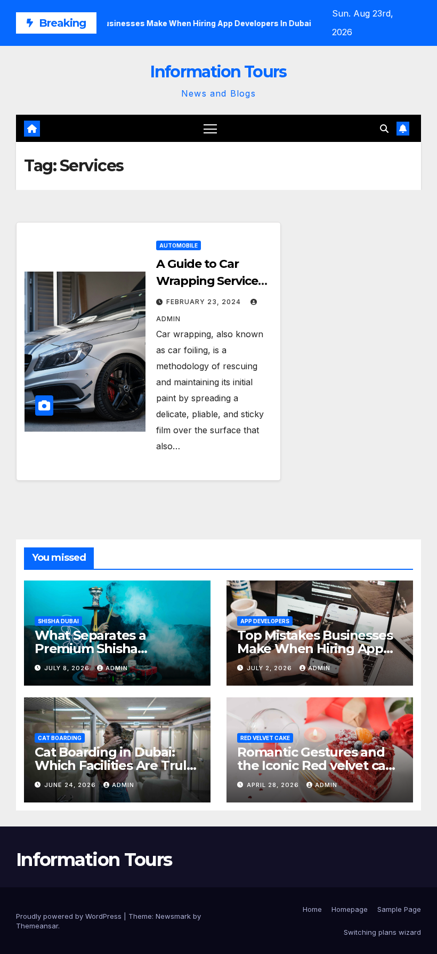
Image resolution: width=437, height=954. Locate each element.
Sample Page (399, 909)
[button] (384, 128)
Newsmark (173, 916)
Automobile (178, 245)
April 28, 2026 (274, 785)
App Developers (264, 621)
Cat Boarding (60, 738)
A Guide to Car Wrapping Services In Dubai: (209, 281)
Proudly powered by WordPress (70, 916)
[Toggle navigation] (210, 128)
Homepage (349, 909)
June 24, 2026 (71, 785)
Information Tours (218, 72)
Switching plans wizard (382, 932)
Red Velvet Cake (265, 738)
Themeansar (37, 925)
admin (117, 668)
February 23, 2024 (204, 302)
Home (312, 909)
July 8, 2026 (68, 668)
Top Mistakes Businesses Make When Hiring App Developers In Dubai (314, 648)
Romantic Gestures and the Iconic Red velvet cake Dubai (319, 765)
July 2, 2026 (270, 668)
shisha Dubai (58, 621)
